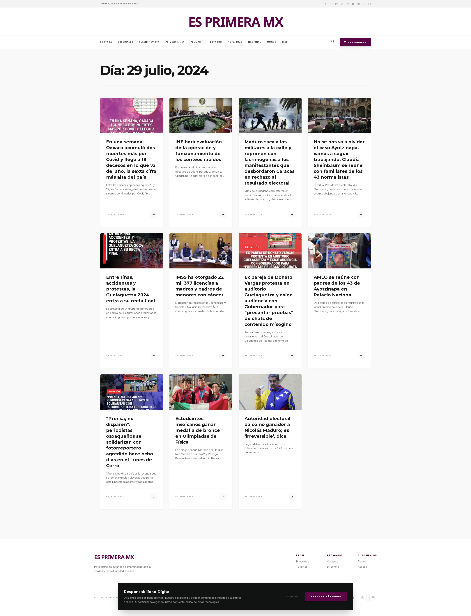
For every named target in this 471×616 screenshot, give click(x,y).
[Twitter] (325, 3)
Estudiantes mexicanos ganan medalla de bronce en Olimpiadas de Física (197, 430)
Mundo (271, 42)
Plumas (197, 41)
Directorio (333, 566)
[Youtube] (353, 3)
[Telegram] (358, 3)
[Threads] (342, 3)
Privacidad (292, 597)
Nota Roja (235, 42)
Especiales (125, 42)
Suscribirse (355, 42)
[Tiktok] (347, 3)
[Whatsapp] (364, 3)
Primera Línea (175, 42)
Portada (106, 42)
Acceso (362, 566)
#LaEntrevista (149, 42)
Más (286, 41)
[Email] (369, 3)
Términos (301, 566)
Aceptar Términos (326, 596)
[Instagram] (336, 3)
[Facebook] (331, 3)
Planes (362, 561)
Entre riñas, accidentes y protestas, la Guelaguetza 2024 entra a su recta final (130, 289)
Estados (216, 42)
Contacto (332, 561)
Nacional (254, 42)
